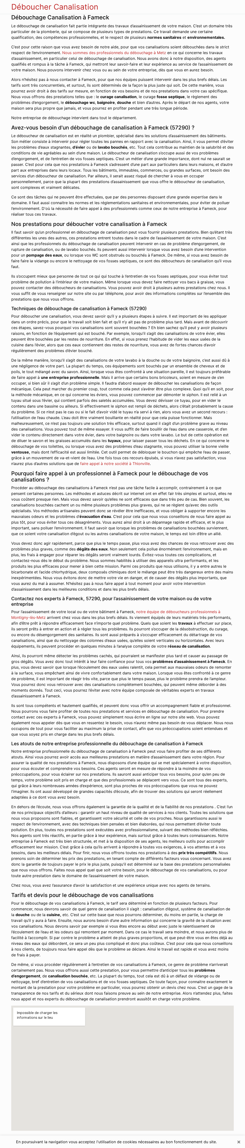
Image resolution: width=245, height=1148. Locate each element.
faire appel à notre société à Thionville (115, 463)
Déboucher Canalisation (54, 6)
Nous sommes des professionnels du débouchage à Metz (114, 52)
